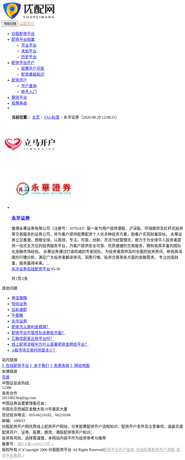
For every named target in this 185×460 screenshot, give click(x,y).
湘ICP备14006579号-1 (35, 444)
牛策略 (17, 315)
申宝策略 (19, 298)
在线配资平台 (38, 269)
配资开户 (19, 80)
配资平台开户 (23, 63)
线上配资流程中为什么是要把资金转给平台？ (50, 344)
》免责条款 (59, 366)
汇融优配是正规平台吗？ (33, 339)
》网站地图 (80, 366)
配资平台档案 (23, 39)
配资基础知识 (32, 74)
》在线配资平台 (15, 366)
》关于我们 (39, 366)
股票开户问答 (32, 68)
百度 (6, 377)
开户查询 (29, 86)
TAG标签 (51, 117)
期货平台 (19, 97)
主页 (36, 117)
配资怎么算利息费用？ (31, 327)
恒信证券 (19, 304)
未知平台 (29, 51)
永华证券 (21, 218)
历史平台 (29, 57)
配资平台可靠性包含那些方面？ (39, 333)
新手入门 (29, 92)
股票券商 (19, 103)
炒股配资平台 (23, 34)
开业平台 (29, 45)
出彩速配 (19, 310)
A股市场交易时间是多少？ (34, 350)
